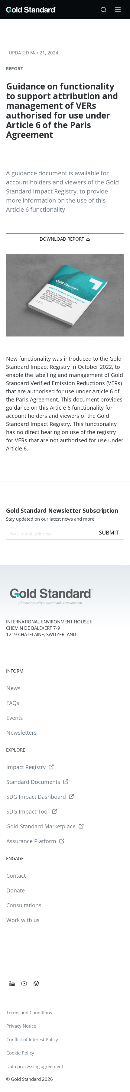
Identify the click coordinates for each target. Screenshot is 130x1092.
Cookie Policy (20, 1053)
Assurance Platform (31, 841)
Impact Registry (26, 767)
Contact (16, 875)
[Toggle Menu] (118, 10)
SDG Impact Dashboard (36, 796)
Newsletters (21, 732)
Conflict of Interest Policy (32, 1039)
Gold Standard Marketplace (41, 826)
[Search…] (103, 10)
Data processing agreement (34, 1066)
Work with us (23, 920)
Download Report (62, 239)
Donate (15, 890)
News (13, 688)
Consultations (23, 905)
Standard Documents (33, 781)
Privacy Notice (21, 1026)
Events (14, 717)
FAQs (12, 703)
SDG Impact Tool (27, 811)
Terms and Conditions (29, 1012)
